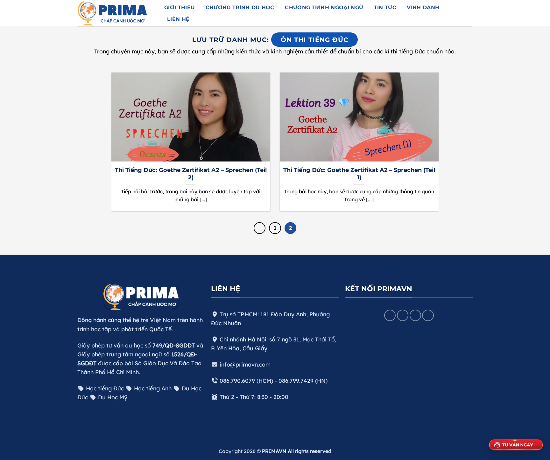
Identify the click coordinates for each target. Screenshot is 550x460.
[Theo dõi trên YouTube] (428, 315)
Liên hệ (178, 19)
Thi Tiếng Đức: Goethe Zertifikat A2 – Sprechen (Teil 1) (359, 173)
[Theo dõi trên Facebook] (390, 315)
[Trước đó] (259, 228)
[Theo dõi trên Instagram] (402, 315)
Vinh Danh (423, 7)
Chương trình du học (240, 7)
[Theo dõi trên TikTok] (415, 315)
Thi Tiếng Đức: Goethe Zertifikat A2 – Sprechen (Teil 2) (191, 173)
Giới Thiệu (179, 7)
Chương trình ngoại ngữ (324, 7)
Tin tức (385, 7)
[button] (464, 13)
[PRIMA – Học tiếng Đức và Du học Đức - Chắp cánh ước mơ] (116, 13)
